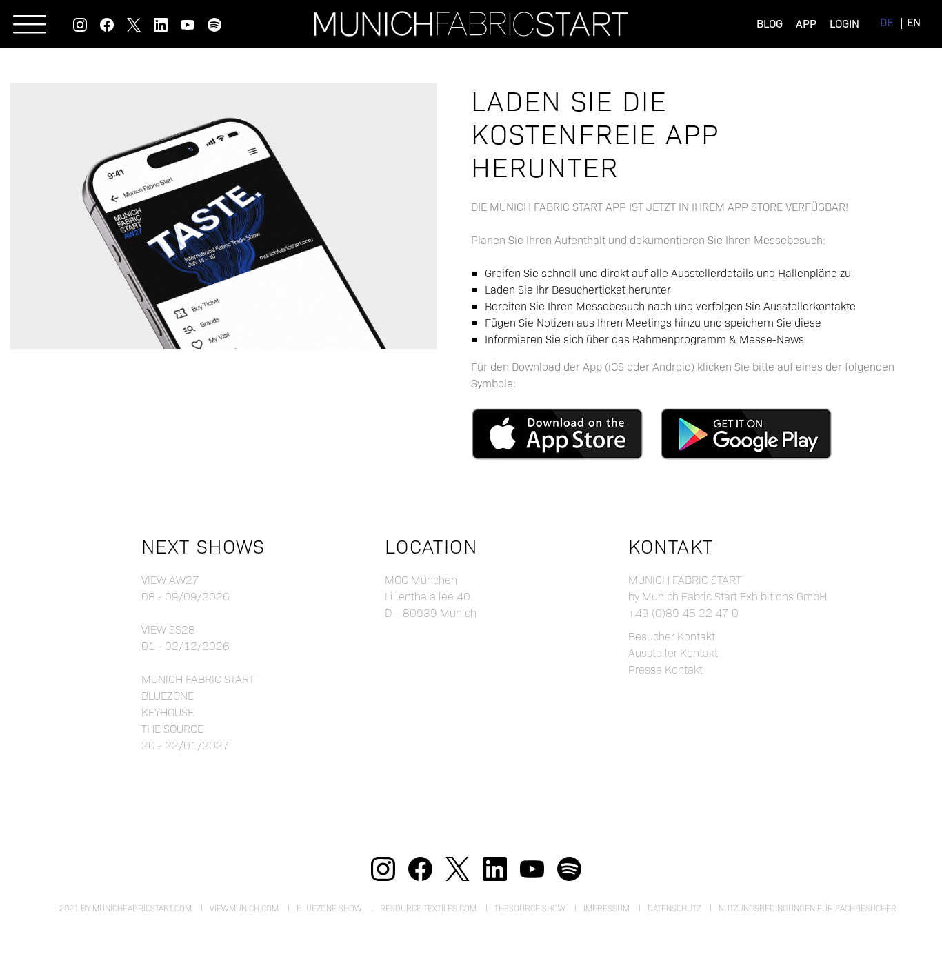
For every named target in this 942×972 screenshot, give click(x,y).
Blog (769, 23)
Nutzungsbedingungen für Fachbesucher (807, 907)
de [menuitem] (886, 21)
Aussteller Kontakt (673, 652)
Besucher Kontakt (671, 636)
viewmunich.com (244, 907)
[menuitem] (886, 22)
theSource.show (529, 907)
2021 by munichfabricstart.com (125, 907)
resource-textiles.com (428, 907)
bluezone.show (329, 907)
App (806, 23)
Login (844, 23)
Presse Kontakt (665, 669)
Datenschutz (674, 907)
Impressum (606, 907)
